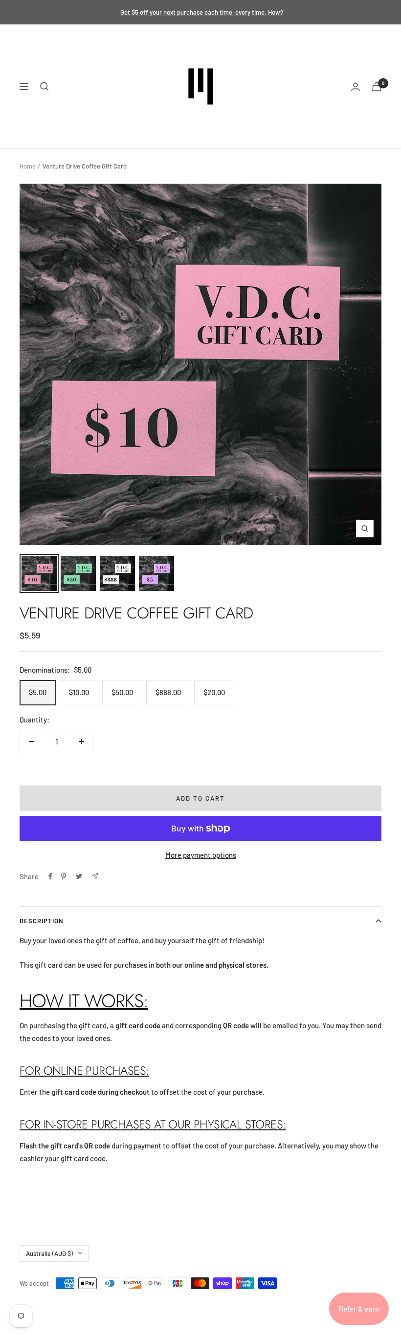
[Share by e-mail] (95, 876)
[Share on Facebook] (50, 876)
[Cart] (376, 86)
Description (42, 921)
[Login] (355, 87)
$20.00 (214, 692)
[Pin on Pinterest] (63, 876)
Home (28, 166)
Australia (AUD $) (49, 1253)
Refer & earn (359, 1308)
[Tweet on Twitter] (79, 876)
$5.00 (37, 692)
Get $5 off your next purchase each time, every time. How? (201, 12)
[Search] (44, 86)
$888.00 (168, 692)
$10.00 (79, 692)
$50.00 (122, 692)
